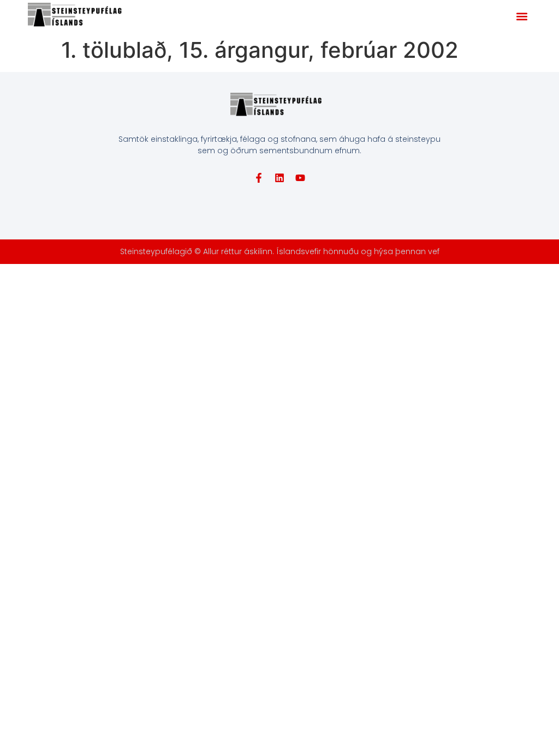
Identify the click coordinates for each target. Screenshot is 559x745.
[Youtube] (300, 178)
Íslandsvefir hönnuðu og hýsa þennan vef (357, 251)
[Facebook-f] (259, 178)
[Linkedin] (279, 178)
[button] (522, 17)
